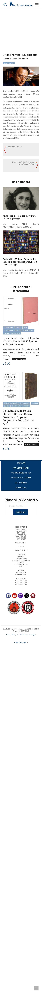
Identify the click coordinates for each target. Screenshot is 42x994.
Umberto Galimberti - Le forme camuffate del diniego (23, 163)
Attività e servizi (21, 468)
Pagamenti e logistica (21, 473)
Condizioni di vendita (21, 478)
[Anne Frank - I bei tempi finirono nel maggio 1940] (21, 199)
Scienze (21, 563)
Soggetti (21, 555)
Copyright (32, 635)
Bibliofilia (21, 572)
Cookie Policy (22, 635)
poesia (6, 333)
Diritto (21, 557)
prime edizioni (28, 330)
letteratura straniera (12, 330)
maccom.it (14, 639)
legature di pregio (11, 403)
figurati (35, 403)
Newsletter (21, 488)
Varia (21, 567)
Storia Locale (21, 565)
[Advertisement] (21, 30)
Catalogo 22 (21, 585)
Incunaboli (21, 529)
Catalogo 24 (21, 581)
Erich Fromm (9, 63)
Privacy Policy (11, 635)
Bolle (21, 546)
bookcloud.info (25, 639)
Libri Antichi (21, 527)
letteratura (8, 327)
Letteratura (21, 559)
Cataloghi (21, 579)
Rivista (21, 570)
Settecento (21, 535)
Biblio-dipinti (21, 550)
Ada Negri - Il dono (15, 146)
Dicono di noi (21, 483)
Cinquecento (21, 531)
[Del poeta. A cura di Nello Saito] (11, 310)
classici (18, 327)
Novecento (15, 333)
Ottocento (21, 537)
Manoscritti (21, 543)
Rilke (25, 327)
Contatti (21, 463)
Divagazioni (21, 574)
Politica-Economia (21, 561)
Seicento (21, 533)
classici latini (17, 406)
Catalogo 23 (21, 583)
